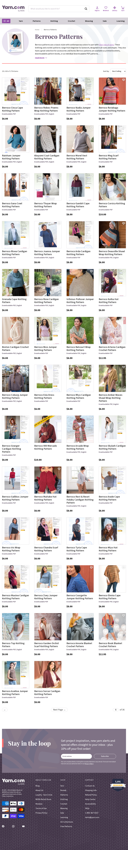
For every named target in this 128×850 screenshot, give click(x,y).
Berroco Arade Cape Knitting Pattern (109, 498)
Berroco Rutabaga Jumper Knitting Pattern (112, 109)
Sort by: (106, 71)
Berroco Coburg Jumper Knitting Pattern (15, 396)
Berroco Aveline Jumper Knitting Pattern (15, 693)
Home (37, 29)
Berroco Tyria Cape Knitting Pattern (76, 549)
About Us (39, 790)
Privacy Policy (89, 764)
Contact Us (90, 785)
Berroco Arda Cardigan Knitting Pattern (78, 253)
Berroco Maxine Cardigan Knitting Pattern (15, 597)
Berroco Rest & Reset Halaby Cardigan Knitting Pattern (80, 499)
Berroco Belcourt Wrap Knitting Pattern (78, 349)
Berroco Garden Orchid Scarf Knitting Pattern (46, 645)
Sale (105, 21)
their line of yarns (106, 44)
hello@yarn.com (92, 817)
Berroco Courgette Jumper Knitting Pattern (79, 597)
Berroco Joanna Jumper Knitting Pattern (47, 253)
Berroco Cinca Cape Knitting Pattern (12, 109)
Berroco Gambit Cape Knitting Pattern (78, 205)
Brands (63, 790)
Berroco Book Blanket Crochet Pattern (110, 645)
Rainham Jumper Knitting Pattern (11, 157)
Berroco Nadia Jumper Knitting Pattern (78, 109)
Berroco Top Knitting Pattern (13, 645)
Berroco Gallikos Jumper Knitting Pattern (15, 498)
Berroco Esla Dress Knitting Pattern (44, 396)
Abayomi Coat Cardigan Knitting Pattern (46, 157)
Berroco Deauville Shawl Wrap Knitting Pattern (112, 253)
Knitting (54, 21)
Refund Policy (91, 794)
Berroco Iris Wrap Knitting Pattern (11, 549)
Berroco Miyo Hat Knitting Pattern (108, 549)
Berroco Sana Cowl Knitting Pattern (12, 205)
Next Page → (59, 709)
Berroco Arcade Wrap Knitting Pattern (77, 447)
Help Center (90, 799)
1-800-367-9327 (91, 813)
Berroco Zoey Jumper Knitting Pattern (46, 597)
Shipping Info (91, 790)
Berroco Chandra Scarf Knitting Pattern (46, 549)
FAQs (87, 808)
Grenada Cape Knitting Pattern (14, 301)
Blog (38, 785)
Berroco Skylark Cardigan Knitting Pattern (112, 447)
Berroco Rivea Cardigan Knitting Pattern (14, 253)
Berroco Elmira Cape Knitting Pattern (109, 597)
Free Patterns (66, 826)
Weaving (89, 21)
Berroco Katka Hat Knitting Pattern (108, 301)
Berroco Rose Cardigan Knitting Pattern (46, 301)
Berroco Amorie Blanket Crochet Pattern (79, 645)
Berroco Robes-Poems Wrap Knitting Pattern (46, 109)
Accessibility (90, 804)
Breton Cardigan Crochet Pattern (15, 349)
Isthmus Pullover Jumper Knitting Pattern (80, 301)
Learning (120, 21)
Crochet (71, 21)
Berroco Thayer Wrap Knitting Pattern (45, 205)
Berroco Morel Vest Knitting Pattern (76, 157)
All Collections (66, 822)
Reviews (39, 804)
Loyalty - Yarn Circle (44, 794)
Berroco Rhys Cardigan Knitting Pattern (78, 396)
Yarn (21, 21)
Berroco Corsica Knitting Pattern (112, 205)
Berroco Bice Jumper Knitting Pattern (45, 349)
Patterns (36, 21)
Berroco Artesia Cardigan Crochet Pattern (112, 349)
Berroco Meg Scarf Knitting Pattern (108, 157)
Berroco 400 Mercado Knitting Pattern (45, 447)
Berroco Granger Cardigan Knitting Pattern (11, 448)
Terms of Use (41, 808)
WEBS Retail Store (43, 799)
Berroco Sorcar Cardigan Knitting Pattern (47, 693)
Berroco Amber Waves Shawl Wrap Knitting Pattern (110, 398)
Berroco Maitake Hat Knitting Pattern (45, 498)
